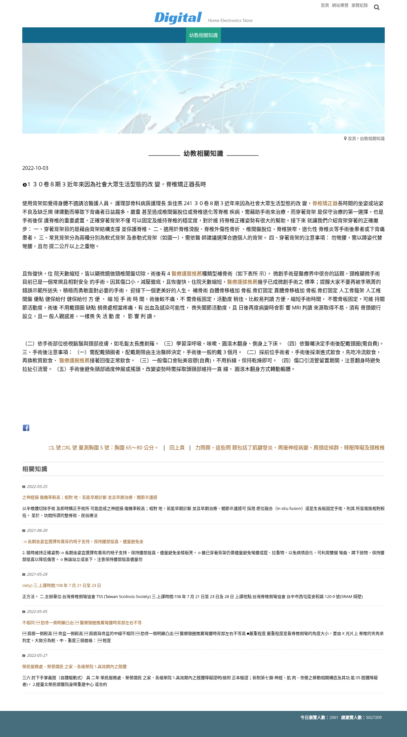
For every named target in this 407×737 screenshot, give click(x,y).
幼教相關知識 (372, 138)
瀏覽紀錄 (359, 5)
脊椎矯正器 (325, 203)
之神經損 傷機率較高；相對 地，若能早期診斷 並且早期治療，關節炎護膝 (89, 497)
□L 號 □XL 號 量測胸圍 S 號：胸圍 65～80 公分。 (104, 447)
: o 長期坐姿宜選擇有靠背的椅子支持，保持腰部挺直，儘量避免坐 (82, 541)
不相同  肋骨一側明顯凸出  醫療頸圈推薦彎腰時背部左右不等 (82, 622)
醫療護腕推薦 (74, 360)
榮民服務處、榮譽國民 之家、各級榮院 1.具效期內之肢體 (74, 666)
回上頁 (177, 447)
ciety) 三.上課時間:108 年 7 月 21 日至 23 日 (61, 585)
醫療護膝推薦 (186, 273)
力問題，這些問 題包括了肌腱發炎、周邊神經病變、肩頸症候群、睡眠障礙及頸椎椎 (290, 447)
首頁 (352, 138)
